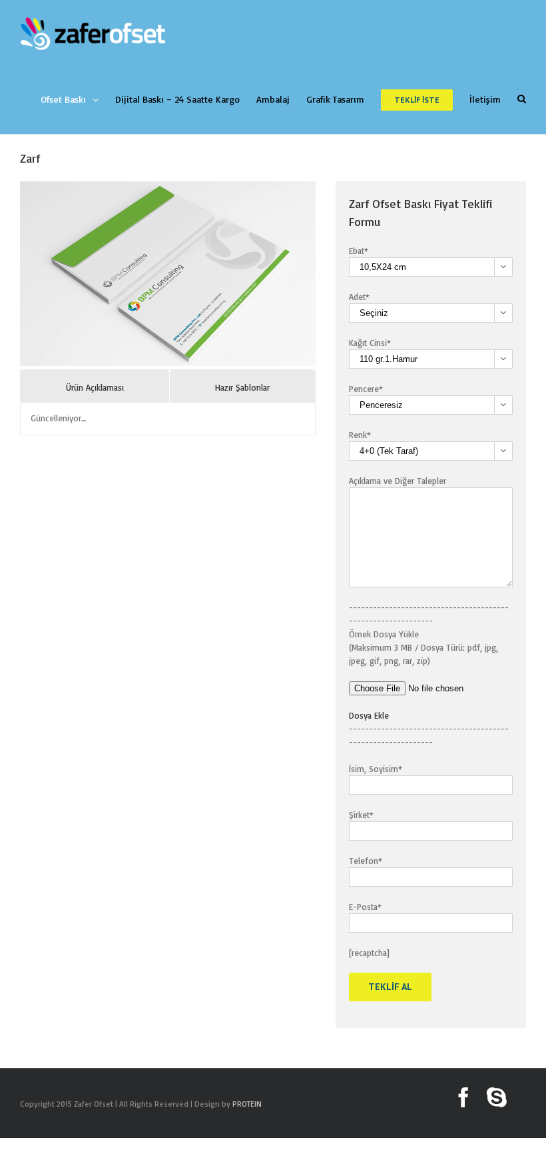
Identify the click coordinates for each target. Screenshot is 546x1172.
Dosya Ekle (369, 715)
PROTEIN (247, 1104)
